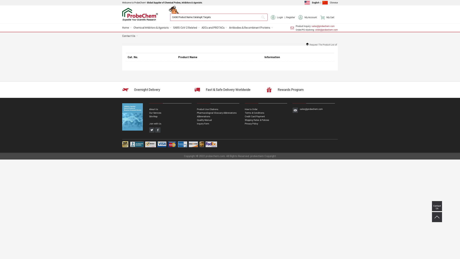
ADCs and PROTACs (213, 27)
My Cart (330, 17)
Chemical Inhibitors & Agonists (151, 27)
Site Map (153, 116)
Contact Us (128, 36)
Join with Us (155, 123)
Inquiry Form (203, 123)
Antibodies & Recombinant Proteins (249, 27)
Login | (281, 17)
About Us (153, 109)
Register (290, 17)
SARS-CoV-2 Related (185, 27)
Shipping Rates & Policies (257, 120)
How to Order (251, 109)
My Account (311, 17)
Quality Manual (204, 120)
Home (125, 27)
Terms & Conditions (254, 113)
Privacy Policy (251, 123)
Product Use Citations (207, 109)
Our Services (155, 113)
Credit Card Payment (255, 116)
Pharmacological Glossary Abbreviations (217, 113)
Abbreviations (203, 116)
